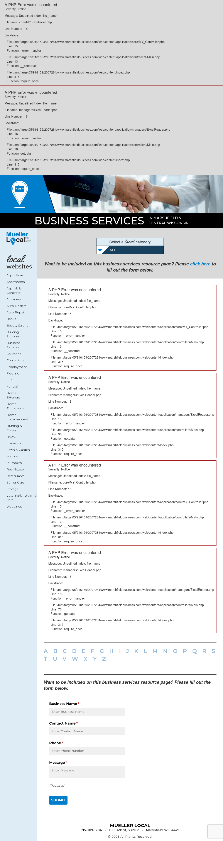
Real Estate (15, 469)
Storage (13, 489)
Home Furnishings (15, 406)
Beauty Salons (17, 325)
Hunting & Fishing (14, 428)
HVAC (11, 437)
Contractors (15, 360)
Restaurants (15, 476)
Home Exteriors (13, 395)
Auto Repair (16, 312)
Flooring (13, 373)
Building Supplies (13, 334)
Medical (12, 456)
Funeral (12, 386)
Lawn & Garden (18, 450)
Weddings (14, 506)
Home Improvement (17, 417)
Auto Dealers (16, 306)
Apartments (16, 282)
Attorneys (14, 299)
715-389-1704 (91, 830)
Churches (14, 354)
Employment (17, 367)
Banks (11, 319)
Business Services (89, 220)
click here (200, 264)
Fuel (10, 380)
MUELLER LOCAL (130, 825)
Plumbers (14, 463)
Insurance (14, 443)
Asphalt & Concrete (14, 290)
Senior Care (15, 482)
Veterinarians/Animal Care (19, 498)
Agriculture (15, 275)
